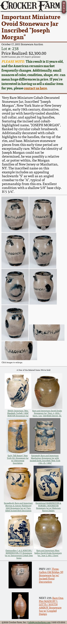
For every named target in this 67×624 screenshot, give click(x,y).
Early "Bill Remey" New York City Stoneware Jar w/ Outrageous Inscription (18, 459)
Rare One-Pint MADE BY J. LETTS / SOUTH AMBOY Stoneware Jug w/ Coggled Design (51, 606)
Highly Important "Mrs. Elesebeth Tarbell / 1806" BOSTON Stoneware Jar (18, 413)
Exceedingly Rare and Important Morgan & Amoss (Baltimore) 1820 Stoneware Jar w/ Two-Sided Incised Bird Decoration (18, 507)
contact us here (35, 88)
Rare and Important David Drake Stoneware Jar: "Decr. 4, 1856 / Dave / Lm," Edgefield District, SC (47, 413)
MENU (64, 7)
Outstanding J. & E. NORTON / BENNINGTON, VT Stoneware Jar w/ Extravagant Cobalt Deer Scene (19, 554)
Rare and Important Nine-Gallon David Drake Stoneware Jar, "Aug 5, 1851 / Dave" (48, 553)
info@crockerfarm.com (39, 622)
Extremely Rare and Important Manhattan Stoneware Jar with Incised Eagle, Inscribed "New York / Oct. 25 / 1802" (45, 459)
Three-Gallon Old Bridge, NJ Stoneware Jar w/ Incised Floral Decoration (51, 575)
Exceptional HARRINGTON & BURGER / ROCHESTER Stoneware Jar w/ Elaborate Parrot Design (48, 507)
